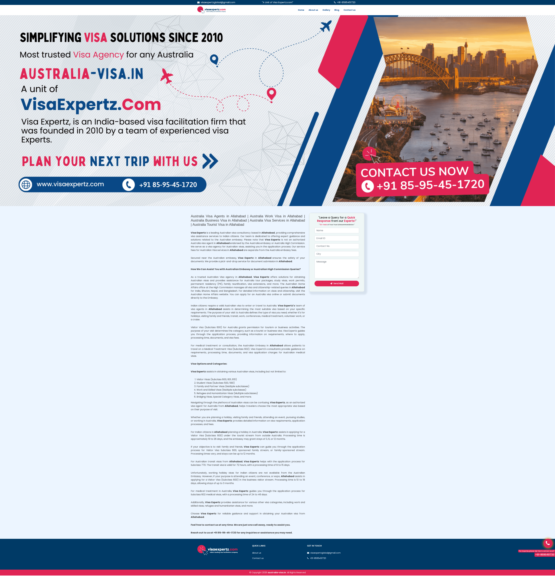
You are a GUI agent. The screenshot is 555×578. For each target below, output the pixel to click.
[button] (41, 110)
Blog (336, 10)
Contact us (350, 10)
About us (313, 10)
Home (301, 10)
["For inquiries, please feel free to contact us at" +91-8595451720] (548, 543)
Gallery (326, 10)
